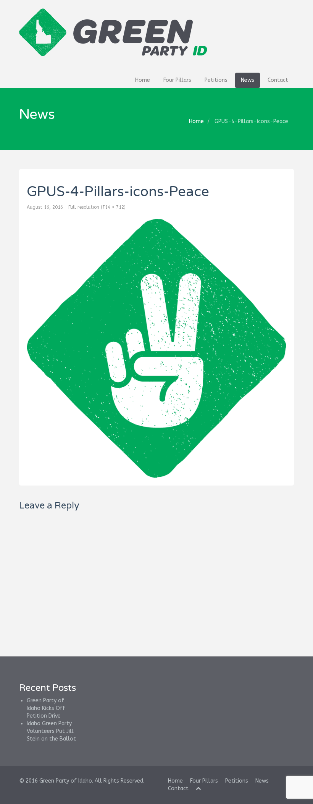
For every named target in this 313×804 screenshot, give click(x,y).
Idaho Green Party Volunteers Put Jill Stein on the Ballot (51, 731)
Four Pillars (177, 80)
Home (142, 80)
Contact (278, 80)
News (247, 80)
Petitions (216, 80)
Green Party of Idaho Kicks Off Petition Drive (46, 708)
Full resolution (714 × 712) (97, 207)
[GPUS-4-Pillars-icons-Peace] (156, 348)
